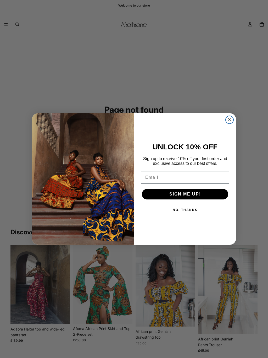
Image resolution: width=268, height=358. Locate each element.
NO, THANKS (185, 210)
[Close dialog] (229, 120)
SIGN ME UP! (185, 194)
